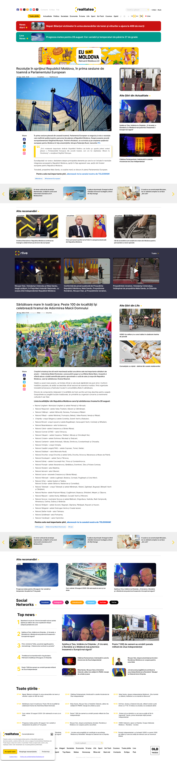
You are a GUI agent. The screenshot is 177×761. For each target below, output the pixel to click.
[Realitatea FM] (134, 16)
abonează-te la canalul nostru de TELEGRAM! (88, 174)
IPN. (99, 143)
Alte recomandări (26, 211)
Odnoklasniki (24, 150)
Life (88, 16)
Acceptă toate (10, 752)
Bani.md (107, 752)
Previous (1, 192)
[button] (52, 734)
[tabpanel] (37, 275)
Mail (24, 153)
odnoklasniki (27, 10)
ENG (154, 10)
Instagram (58, 602)
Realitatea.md (54, 77)
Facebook (24, 139)
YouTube (103, 602)
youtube (34, 10)
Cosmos (109, 16)
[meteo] (128, 16)
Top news (26, 615)
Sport (93, 16)
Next (175, 192)
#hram (70, 527)
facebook (18, 10)
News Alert (22, 26)
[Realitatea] (95, 9)
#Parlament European (52, 178)
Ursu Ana (49, 313)
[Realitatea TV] (141, 16)
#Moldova (38, 178)
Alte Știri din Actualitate (134, 95)
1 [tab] (86, 294)
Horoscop (86, 752)
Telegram (24, 146)
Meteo (76, 752)
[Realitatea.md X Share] (24, 143)
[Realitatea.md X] (24, 9)
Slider (38, 313)
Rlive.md (96, 752)
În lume (82, 16)
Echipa (52, 10)
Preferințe (46, 752)
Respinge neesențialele (28, 752)
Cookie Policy (13, 756)
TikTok (113, 602)
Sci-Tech (100, 16)
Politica (56, 16)
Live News (22, 37)
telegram (31, 10)
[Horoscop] (121, 16)
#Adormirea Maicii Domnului (56, 527)
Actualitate (47, 16)
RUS (159, 10)
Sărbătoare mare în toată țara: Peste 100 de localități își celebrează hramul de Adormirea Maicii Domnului (56, 306)
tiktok (37, 10)
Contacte (44, 10)
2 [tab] (88, 294)
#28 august (39, 527)
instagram (21, 10)
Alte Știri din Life (130, 305)
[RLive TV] (21, 253)
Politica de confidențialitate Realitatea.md (32, 756)
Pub (57, 10)
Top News (66, 752)
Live (148, 16)
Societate (64, 16)
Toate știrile (34, 16)
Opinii (116, 16)
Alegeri (62, 748)
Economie (74, 16)
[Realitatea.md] (155, 750)
